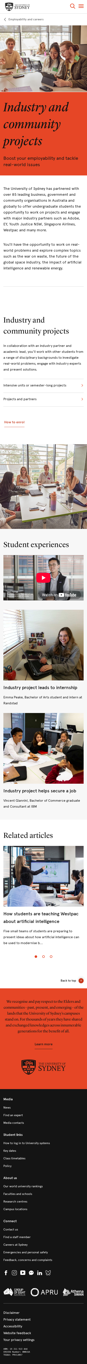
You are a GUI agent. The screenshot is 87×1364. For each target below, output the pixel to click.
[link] (23, 19)
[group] (43, 899)
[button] (72, 7)
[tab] (36, 956)
